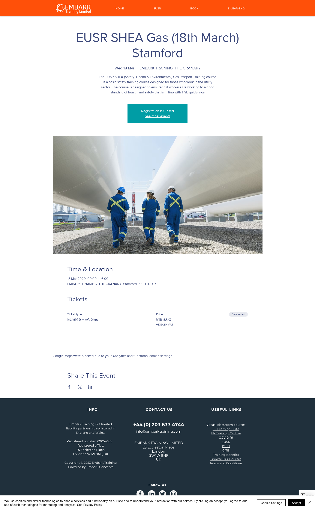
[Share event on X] (80, 387)
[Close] (309, 503)
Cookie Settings (271, 503)
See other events (157, 116)
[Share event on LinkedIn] (90, 387)
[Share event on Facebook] (69, 387)
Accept (296, 503)
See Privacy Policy (89, 504)
